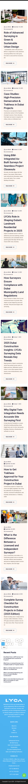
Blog (14, 730)
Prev (3, 640)
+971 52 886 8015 (14, 768)
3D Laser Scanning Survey (14, 749)
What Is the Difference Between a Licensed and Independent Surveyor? (11, 543)
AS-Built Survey (14, 743)
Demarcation (14, 747)
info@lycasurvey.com (14, 766)
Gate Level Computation (14, 745)
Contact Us (14, 732)
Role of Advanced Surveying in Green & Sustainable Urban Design (14, 39)
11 (20, 644)
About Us (14, 726)
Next (4, 647)
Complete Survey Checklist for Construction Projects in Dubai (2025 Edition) (13, 606)
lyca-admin (8, 27)
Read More (9, 63)
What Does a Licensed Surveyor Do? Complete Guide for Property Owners (14, 663)
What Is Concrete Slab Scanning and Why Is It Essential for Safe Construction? (13, 680)
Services (14, 728)
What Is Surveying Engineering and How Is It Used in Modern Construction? (13, 674)
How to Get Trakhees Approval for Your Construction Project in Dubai (13, 476)
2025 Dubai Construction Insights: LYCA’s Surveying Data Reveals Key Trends (13, 351)
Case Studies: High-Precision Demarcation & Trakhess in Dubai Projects (14, 101)
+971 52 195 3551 (14, 771)
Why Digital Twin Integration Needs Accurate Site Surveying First (14, 415)
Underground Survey (14, 740)
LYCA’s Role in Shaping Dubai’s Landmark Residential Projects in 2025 (13, 223)
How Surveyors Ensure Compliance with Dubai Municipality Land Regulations (14, 286)
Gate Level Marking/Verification (14, 751)
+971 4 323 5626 (14, 774)
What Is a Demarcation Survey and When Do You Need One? (13, 668)
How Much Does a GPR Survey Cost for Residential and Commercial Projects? (13, 658)
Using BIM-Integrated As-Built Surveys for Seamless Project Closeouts (14, 162)
